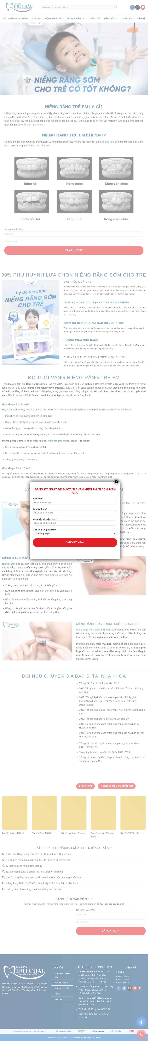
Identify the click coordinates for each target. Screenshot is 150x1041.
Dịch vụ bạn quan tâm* (44, 530)
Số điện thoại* (40, 509)
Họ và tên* (38, 498)
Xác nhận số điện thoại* (45, 519)
